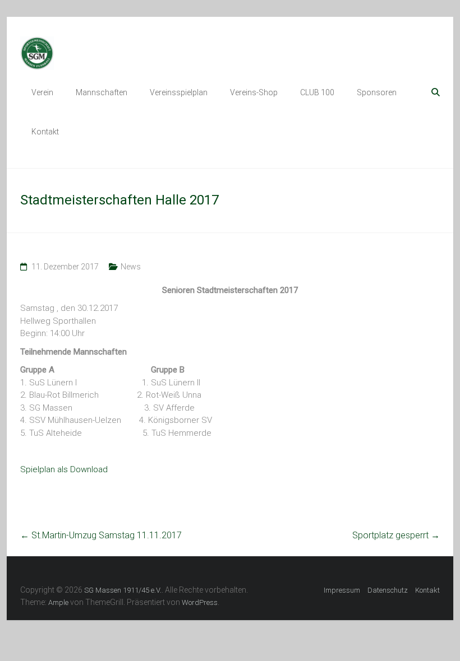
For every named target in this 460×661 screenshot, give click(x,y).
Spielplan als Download (64, 469)
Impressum (342, 590)
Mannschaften (101, 92)
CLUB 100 (317, 92)
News (131, 266)
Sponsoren (377, 92)
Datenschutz (387, 590)
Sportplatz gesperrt (396, 535)
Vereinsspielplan (179, 92)
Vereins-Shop (254, 92)
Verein (42, 92)
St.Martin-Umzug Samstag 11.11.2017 (101, 535)
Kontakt (45, 131)
